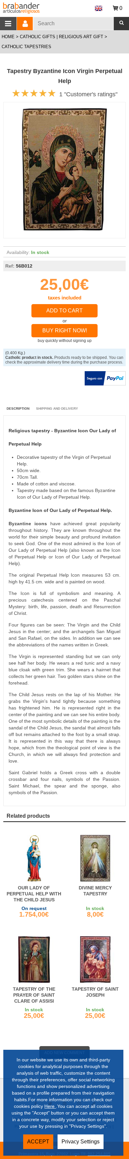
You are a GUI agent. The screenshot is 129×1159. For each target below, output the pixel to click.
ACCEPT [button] (38, 1141)
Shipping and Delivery (57, 408)
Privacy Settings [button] (81, 1141)
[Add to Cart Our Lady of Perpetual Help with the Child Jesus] (34, 858)
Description (18, 408)
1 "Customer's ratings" (88, 94)
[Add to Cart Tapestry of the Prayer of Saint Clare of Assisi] (34, 959)
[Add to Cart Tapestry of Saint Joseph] (95, 959)
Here (50, 1106)
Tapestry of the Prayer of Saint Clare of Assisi (34, 995)
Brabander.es (44, 7)
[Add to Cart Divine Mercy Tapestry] (95, 858)
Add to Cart (64, 310)
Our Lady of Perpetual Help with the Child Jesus (34, 893)
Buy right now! (64, 330)
